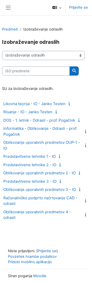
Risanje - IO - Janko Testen (27, 111)
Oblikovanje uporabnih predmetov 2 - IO (39, 173)
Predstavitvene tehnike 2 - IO (29, 164)
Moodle (40, 276)
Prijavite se (78, 7)
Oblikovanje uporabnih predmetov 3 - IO (39, 189)
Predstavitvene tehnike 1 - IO (29, 156)
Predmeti (10, 29)
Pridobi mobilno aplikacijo (30, 262)
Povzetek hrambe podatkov (32, 256)
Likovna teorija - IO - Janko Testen (34, 103)
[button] (57, 7)
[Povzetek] (70, 103)
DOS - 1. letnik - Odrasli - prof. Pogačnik (39, 120)
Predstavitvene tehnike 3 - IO (29, 181)
